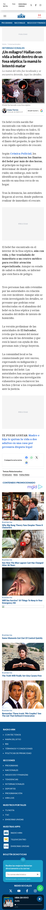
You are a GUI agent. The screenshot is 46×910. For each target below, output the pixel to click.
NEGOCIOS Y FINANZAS (16, 774)
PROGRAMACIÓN (13, 793)
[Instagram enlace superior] (40, 5)
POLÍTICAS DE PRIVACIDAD (18, 753)
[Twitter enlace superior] (31, 5)
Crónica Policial (20, 153)
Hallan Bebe (24, 475)
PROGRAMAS (7, 23)
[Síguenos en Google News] (26, 462)
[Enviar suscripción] (37, 874)
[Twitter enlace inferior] (10, 890)
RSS (6, 744)
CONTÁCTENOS (13, 734)
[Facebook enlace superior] (36, 5)
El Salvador (7, 475)
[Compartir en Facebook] (26, 457)
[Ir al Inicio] (21, 16)
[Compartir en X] (36, 457)
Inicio (4, 44)
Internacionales (14, 44)
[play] (39, 899)
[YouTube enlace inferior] (18, 890)
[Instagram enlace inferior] (35, 890)
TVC (13, 4)
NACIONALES (19, 23)
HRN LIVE (9, 798)
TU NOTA (5, 5)
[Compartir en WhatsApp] (31, 457)
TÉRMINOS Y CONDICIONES (18, 748)
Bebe (16, 475)
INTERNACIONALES (14, 784)
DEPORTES (10, 788)
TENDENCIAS (11, 779)
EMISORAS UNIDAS (23, 5)
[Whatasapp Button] (40, 888)
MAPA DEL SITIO (13, 739)
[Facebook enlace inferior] (27, 890)
